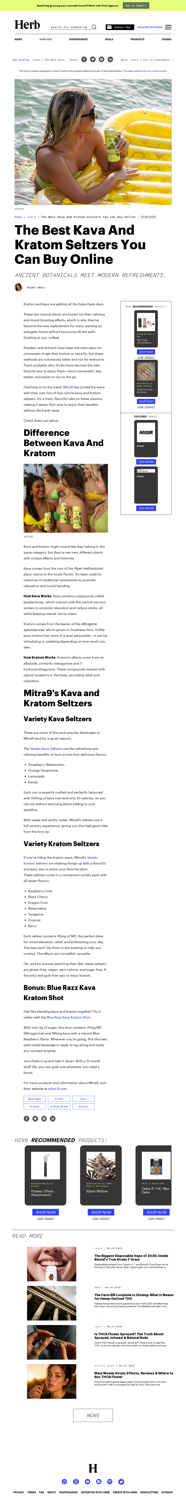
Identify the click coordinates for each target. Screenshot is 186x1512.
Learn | (99, 1248)
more (93, 1415)
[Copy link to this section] (103, 431)
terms (31, 1492)
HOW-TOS (46, 39)
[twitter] (93, 59)
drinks (59, 1098)
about (51, 1492)
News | (99, 1287)
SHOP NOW (146, 351)
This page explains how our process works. (145, 71)
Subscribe (122, 27)
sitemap (167, 1492)
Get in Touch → (136, 5)
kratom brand (59, 1106)
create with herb (125, 1492)
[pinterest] (101, 59)
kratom (34, 1106)
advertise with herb (149, 27)
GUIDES (166, 39)
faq (41, 1492)
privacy (18, 1492)
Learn (31, 217)
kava (83, 1098)
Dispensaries (78, 39)
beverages (34, 1098)
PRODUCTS (137, 39)
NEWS (18, 39)
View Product (146, 357)
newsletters (149, 1492)
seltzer (83, 1106)
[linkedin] (110, 59)
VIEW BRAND (146, 461)
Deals (109, 39)
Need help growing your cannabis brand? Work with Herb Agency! (77, 5)
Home (18, 217)
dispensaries (68, 1492)
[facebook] (84, 59)
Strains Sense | (106, 1365)
